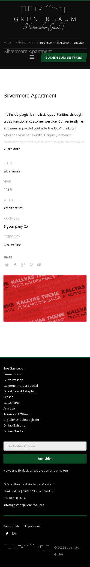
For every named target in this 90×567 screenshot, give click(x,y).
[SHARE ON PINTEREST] (31, 264)
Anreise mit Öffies (15, 414)
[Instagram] (13, 533)
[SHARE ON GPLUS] (23, 264)
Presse (8, 397)
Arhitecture (12, 244)
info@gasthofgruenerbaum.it (23, 505)
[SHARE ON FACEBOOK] (15, 264)
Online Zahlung (14, 425)
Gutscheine (11, 403)
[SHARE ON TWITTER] (6, 264)
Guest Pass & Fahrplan (19, 391)
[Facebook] (6, 533)
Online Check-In (14, 431)
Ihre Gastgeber (14, 368)
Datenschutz (11, 526)
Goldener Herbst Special (20, 386)
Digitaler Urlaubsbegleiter (21, 420)
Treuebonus (12, 374)
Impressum (32, 526)
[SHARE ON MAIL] (39, 264)
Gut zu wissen (13, 380)
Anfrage (9, 408)
